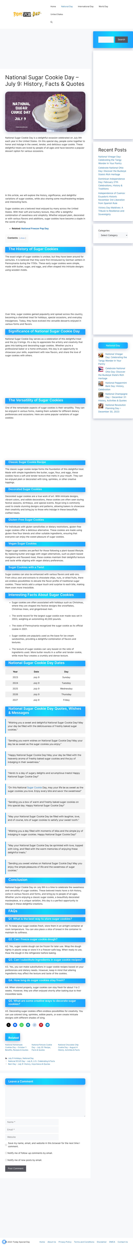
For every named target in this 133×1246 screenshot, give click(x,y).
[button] (51, 22)
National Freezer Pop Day (35, 228)
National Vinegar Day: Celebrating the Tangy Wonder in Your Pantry (110, 160)
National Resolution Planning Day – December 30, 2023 (112, 408)
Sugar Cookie (34, 787)
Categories (104, 230)
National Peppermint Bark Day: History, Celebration (112, 386)
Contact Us (123, 1242)
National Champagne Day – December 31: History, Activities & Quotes (112, 397)
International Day (86, 6)
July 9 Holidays (15, 1058)
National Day (67, 6)
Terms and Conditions (84, 1242)
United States (57, 14)
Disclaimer (102, 1242)
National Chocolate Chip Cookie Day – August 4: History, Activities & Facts (69, 1047)
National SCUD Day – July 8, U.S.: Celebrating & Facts (31, 1061)
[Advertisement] (45, 49)
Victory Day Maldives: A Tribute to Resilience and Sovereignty (111, 211)
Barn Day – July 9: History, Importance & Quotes (29, 1064)
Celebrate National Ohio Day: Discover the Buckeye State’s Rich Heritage (112, 171)
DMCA (112, 1242)
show (22, 238)
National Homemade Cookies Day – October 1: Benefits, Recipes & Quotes (16, 1047)
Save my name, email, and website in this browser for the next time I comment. (44, 1145)
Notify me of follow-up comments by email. (30, 1153)
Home (53, 6)
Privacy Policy (65, 1242)
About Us (52, 1242)
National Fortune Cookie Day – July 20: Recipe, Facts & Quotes (42, 1047)
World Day (103, 6)
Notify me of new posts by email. (25, 1160)
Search (121, 39)
